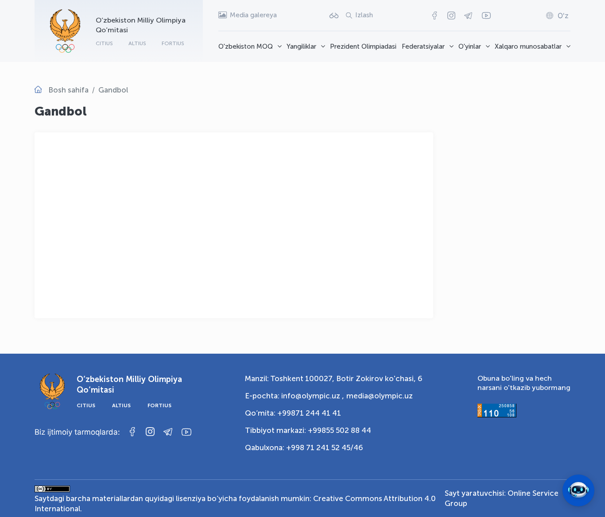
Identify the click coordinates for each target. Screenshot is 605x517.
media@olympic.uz (379, 395)
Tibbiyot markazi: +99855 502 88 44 (308, 430)
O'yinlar (469, 46)
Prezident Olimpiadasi (363, 46)
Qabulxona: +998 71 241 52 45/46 (304, 447)
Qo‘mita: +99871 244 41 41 (293, 413)
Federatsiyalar (423, 46)
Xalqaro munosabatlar (528, 46)
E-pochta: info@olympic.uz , (294, 395)
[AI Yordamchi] (578, 490)
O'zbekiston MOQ (245, 46)
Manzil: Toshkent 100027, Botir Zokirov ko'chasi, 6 (334, 378)
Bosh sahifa (68, 89)
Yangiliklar (301, 46)
